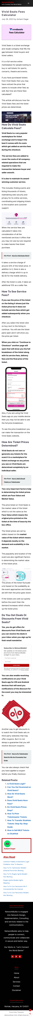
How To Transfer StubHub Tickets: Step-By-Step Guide (19, 823)
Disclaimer (16, 990)
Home (16, 973)
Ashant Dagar (9, 849)
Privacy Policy (13, 1012)
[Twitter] (16, 956)
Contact (16, 986)
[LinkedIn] (12, 956)
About (16, 977)
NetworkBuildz (8, 2)
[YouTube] (19, 956)
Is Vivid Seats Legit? (16, 784)
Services (16, 982)
